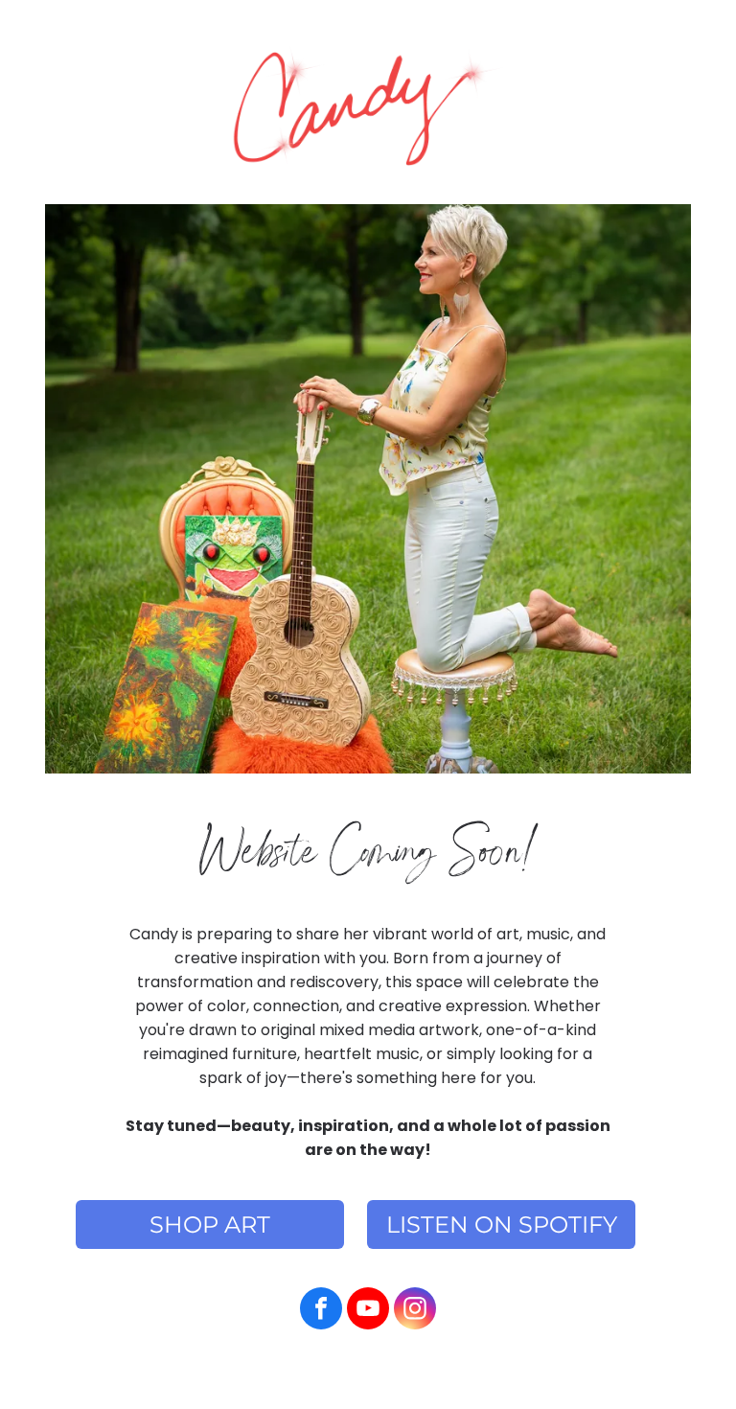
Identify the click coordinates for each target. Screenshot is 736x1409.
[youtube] (368, 1310)
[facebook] (321, 1310)
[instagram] (415, 1310)
